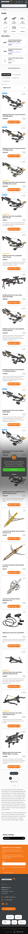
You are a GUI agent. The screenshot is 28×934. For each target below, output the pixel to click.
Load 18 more (14, 773)
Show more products (14, 68)
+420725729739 (8, 900)
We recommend (6, 74)
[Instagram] (6, 903)
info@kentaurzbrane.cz (10, 897)
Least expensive (16, 74)
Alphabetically (6, 81)
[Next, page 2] (14, 778)
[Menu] (26, 2)
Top (15, 785)
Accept (15, 469)
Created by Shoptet (9, 931)
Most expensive (6, 77)
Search (24, 5)
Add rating (7, 838)
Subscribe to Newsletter (8, 872)
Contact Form (9, 908)
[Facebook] (2, 903)
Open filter (7, 87)
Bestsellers (15, 77)
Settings (14, 474)
